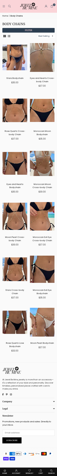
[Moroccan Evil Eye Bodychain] (42, 269)
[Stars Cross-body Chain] (15, 269)
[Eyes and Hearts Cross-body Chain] (42, 57)
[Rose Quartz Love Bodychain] (15, 322)
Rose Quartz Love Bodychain (15, 344)
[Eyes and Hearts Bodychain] (15, 163)
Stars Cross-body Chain (14, 292)
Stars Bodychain (14, 78)
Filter (28, 30)
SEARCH (51, 473)
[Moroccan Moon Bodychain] (42, 110)
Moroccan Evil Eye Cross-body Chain (42, 239)
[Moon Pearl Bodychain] (42, 322)
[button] (52, 6)
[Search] (9, 6)
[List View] (9, 36)
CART (40, 473)
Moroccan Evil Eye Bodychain (42, 292)
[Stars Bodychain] (15, 57)
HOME (4, 473)
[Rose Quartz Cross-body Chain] (15, 110)
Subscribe (12, 440)
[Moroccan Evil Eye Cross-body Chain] (42, 216)
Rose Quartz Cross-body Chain (15, 133)
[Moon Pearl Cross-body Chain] (15, 216)
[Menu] (4, 6)
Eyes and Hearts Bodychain (14, 186)
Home (5, 15)
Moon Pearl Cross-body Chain (15, 239)
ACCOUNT (16, 473)
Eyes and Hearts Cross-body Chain (42, 80)
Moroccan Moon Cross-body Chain (42, 186)
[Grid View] (4, 36)
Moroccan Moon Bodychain (42, 133)
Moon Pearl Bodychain (42, 343)
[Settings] (46, 6)
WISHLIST (29, 473)
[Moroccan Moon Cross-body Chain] (42, 163)
